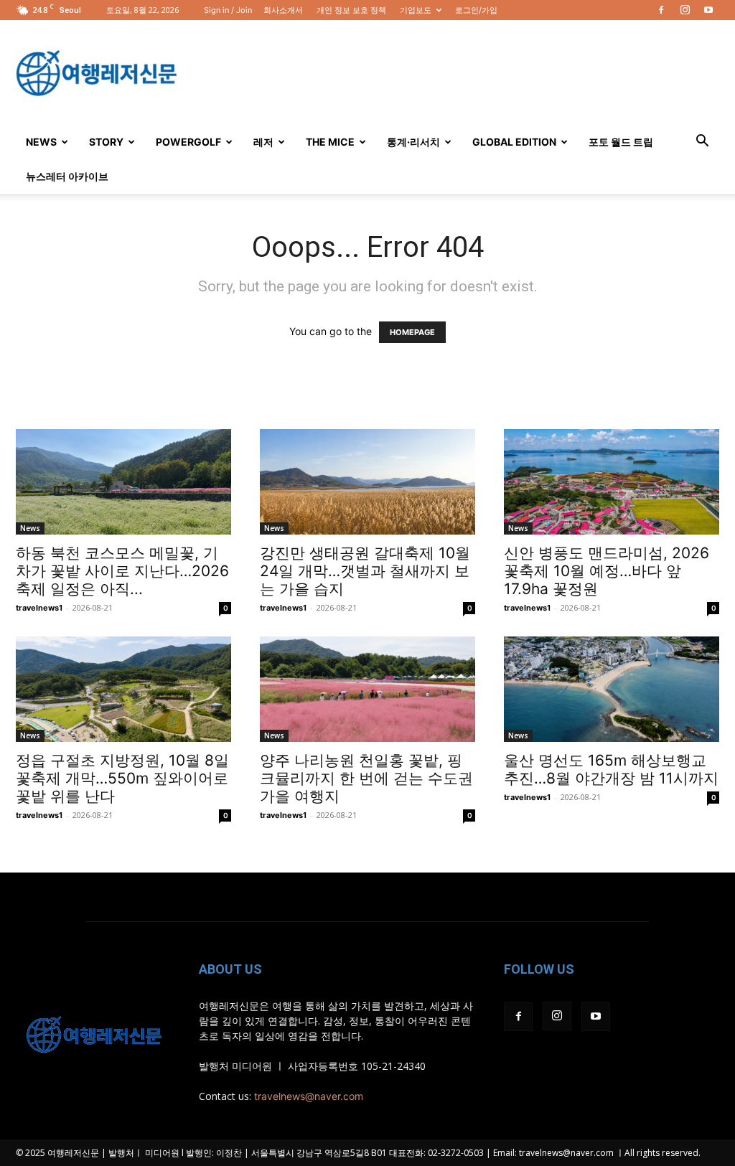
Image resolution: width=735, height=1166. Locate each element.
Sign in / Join (228, 10)
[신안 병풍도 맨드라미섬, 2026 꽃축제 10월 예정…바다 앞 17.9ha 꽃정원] (611, 482)
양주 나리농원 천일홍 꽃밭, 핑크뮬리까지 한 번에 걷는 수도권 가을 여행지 (366, 778)
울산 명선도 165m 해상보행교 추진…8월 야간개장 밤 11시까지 (611, 769)
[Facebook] (661, 10)
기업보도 (415, 10)
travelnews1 (39, 608)
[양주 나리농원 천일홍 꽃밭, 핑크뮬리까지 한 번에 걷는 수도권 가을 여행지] (367, 689)
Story (106, 142)
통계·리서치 (413, 142)
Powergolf (188, 142)
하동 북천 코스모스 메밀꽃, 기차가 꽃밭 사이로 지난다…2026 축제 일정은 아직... (122, 571)
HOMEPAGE (412, 332)
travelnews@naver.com (308, 1096)
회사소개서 (283, 10)
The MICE (330, 142)
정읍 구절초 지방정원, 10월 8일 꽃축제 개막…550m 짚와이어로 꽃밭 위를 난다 (122, 778)
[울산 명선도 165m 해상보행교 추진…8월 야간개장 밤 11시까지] (611, 689)
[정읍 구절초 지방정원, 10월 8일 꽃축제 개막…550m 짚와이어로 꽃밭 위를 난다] (123, 689)
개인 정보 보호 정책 (351, 10)
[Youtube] (708, 10)
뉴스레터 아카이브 (67, 176)
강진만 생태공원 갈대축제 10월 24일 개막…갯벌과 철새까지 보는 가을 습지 (365, 571)
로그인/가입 (476, 10)
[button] (702, 142)
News (41, 142)
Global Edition (514, 142)
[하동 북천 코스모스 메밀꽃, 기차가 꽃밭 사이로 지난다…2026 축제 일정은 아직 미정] (123, 482)
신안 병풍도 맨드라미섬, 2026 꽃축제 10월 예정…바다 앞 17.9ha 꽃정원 (606, 571)
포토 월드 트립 (621, 142)
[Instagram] (685, 10)
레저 (263, 142)
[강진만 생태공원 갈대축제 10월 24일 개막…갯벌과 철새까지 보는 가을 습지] (367, 482)
